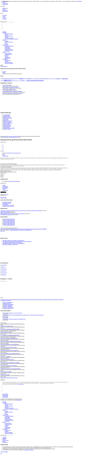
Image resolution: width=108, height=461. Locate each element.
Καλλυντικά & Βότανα (9, 416)
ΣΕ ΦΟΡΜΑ (5, 429)
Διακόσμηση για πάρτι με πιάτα (6, 326)
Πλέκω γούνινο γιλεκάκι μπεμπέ (9, 89)
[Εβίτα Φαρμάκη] (6, 127)
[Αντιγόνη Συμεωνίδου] (7, 117)
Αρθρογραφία (5, 396)
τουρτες (26, 80)
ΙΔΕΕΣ (4, 422)
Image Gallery (5, 156)
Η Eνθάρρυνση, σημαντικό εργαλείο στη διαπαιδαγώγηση (14, 319)
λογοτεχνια (53, 78)
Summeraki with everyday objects (15, 242)
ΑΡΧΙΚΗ (4, 71)
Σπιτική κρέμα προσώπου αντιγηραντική (11, 87)
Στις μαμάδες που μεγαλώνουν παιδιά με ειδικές (9, 329)
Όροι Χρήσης (5, 395)
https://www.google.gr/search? (14, 181)
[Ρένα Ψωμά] (5, 118)
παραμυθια (14, 80)
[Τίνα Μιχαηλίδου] (6, 114)
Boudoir (6, 411)
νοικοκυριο (61, 78)
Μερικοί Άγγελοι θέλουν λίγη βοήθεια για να (9, 338)
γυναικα (21, 78)
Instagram (5, 18)
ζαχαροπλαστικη (45, 78)
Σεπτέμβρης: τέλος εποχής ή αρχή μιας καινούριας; (10, 368)
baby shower (5, 190)
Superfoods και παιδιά (4, 374)
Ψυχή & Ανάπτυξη (8, 432)
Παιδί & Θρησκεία (8, 424)
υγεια (28, 80)
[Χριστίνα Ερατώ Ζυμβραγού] (9, 128)
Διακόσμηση (7, 417)
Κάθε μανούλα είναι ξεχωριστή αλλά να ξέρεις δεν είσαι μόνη (12, 213)
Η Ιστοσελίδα (5, 394)
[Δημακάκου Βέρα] (6, 116)
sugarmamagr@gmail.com (20, 384)
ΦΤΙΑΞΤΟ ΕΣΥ (6, 415)
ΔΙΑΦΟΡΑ (5, 402)
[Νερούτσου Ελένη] (7, 125)
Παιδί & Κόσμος (8, 423)
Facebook (5, 15)
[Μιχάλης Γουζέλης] (7, 129)
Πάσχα (6, 426)
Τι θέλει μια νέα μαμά (4, 211)
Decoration (5, 240)
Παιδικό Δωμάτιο (8, 419)
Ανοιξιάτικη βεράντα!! (7, 202)
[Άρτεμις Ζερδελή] (6, 124)
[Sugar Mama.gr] (3, 66)
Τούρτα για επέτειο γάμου (5, 212)
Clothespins (7, 421)
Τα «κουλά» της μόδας (7, 85)
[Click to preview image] (10, 136)
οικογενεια (65, 78)
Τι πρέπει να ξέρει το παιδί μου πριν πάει (8, 347)
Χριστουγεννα (5, 78)
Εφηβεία (6, 431)
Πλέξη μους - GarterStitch (5, 356)
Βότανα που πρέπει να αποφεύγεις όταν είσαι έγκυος (10, 341)
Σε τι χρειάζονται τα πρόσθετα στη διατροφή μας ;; (10, 335)
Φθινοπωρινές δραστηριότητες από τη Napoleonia (21, 241)
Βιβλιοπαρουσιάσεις (9, 403)
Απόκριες (7, 425)
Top (1, 453)
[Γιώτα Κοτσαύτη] (6, 115)
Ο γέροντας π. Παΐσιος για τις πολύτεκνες (8, 365)
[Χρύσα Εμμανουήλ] (7, 126)
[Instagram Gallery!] (5, 299)
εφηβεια (40, 78)
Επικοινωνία (5, 4)
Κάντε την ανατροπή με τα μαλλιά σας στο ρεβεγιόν (13, 93)
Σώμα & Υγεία (7, 430)
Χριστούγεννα (7, 427)
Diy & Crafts (7, 418)
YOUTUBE (9, 306)
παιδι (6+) (8, 80)
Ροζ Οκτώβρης (6, 317)
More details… (79, 1)
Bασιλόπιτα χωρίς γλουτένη (8, 206)
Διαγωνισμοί (5, 3)
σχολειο (23, 80)
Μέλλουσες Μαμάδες (9, 433)
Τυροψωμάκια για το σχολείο (8, 205)
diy (1, 78)
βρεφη (15, 78)
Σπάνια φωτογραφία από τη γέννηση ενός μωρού (10, 353)
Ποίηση (6, 404)
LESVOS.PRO (10, 307)
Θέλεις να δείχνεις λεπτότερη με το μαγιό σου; (9, 350)
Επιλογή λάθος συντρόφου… (6, 371)
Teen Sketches (6, 242)
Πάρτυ (4, 9)
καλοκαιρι (50, 78)
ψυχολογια (40, 80)
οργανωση (2, 80)
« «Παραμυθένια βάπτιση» (14, 230)
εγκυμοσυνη (33, 78)
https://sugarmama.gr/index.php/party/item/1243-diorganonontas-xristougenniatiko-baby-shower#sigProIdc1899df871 (23, 229)
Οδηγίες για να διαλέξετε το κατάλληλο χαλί (15, 240)
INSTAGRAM (10, 304)
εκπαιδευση (37, 78)
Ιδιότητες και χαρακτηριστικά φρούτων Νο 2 (9, 377)
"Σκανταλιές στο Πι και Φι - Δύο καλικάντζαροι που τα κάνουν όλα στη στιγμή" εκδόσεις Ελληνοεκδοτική (20, 210)
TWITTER (8, 303)
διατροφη (29, 78)
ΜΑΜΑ (4, 410)
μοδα (55, 78)
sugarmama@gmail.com (29, 449)
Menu (2, 65)
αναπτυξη (9, 78)
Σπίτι (6, 413)
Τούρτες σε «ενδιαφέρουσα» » (26, 230)
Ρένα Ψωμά (12, 137)
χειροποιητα (33, 80)
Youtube (4, 17)
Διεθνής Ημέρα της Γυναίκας (6, 332)
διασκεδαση (25, 78)
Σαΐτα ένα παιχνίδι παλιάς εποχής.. (7, 359)
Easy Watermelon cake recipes (6, 214)
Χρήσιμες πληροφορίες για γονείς (11, 409)
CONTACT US (9, 308)
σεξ (18, 80)
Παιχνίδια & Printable (7, 241)
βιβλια (12, 78)
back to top (2, 231)
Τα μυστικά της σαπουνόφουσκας (18, 243)
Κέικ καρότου (5, 204)
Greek (5, 281)
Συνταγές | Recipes (9, 412)
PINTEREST (10, 305)
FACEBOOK (10, 302)
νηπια (58, 78)
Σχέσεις (6, 414)
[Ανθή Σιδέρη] (6, 119)
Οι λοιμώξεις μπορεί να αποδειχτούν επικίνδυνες (10, 362)
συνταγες (20, 80)
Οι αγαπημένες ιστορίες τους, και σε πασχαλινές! (12, 312)
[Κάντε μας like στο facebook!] (5, 451)
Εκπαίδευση (7, 428)
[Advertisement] (34, 104)
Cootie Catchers (14, 244)
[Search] (11, 435)
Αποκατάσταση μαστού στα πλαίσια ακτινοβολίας (12, 91)
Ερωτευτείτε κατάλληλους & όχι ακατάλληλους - (9, 344)
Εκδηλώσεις (5, 8)
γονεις (17, 78)
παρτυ (17, 80)
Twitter (4, 16)
